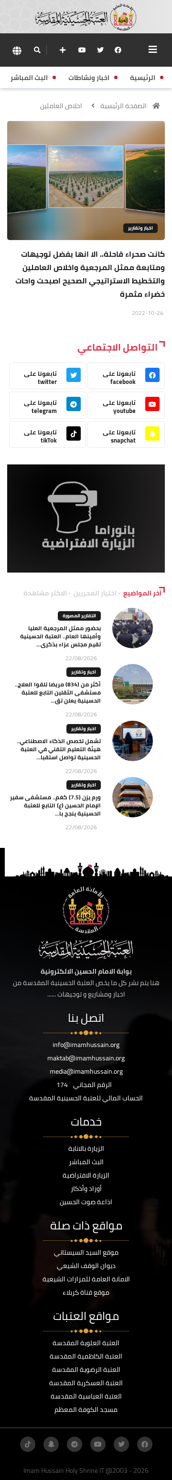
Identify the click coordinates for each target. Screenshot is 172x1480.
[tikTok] (27, 1444)
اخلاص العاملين (61, 106)
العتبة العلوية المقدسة (86, 1343)
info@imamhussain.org (86, 1044)
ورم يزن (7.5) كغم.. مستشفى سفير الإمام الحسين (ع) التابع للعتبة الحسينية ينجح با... (55, 805)
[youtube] (82, 50)
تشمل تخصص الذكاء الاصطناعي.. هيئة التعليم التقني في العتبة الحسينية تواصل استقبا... (59, 749)
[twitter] (100, 50)
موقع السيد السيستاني (86, 1252)
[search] (37, 50)
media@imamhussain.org (86, 1071)
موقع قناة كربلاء (86, 1292)
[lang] (16, 50)
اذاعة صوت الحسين (86, 1202)
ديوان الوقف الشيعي (86, 1265)
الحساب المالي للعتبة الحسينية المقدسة (86, 1098)
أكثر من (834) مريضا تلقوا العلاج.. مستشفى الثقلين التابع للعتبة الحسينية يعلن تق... (58, 692)
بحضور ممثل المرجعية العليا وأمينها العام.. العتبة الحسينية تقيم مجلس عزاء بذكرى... (60, 636)
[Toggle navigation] (153, 49)
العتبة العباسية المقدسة (86, 1396)
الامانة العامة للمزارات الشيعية (86, 1279)
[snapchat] (51, 1444)
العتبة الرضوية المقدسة (86, 1369)
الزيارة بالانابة (86, 1148)
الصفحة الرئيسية (123, 106)
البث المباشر (86, 1162)
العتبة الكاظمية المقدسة (86, 1356)
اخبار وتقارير (140, 227)
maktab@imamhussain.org (86, 1058)
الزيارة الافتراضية (86, 1175)
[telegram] (74, 1444)
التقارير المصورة (79, 615)
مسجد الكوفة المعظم (86, 1409)
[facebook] (118, 50)
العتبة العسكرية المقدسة (86, 1383)
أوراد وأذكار (86, 1188)
